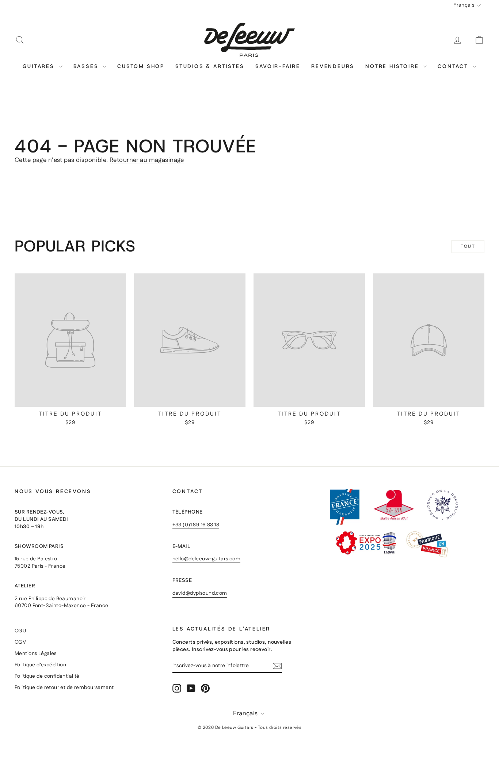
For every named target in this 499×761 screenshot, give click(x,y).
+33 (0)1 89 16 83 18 (196, 525)
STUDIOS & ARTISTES (209, 66)
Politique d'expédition (40, 665)
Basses (87, 66)
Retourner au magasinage (147, 160)
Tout (468, 246)
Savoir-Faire (278, 66)
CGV (20, 642)
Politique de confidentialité (47, 676)
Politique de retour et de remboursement (64, 687)
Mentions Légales (36, 653)
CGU (20, 631)
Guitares (40, 66)
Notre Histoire (393, 66)
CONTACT (454, 66)
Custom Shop (140, 66)
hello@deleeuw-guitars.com (206, 559)
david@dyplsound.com (199, 593)
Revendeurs (332, 66)
